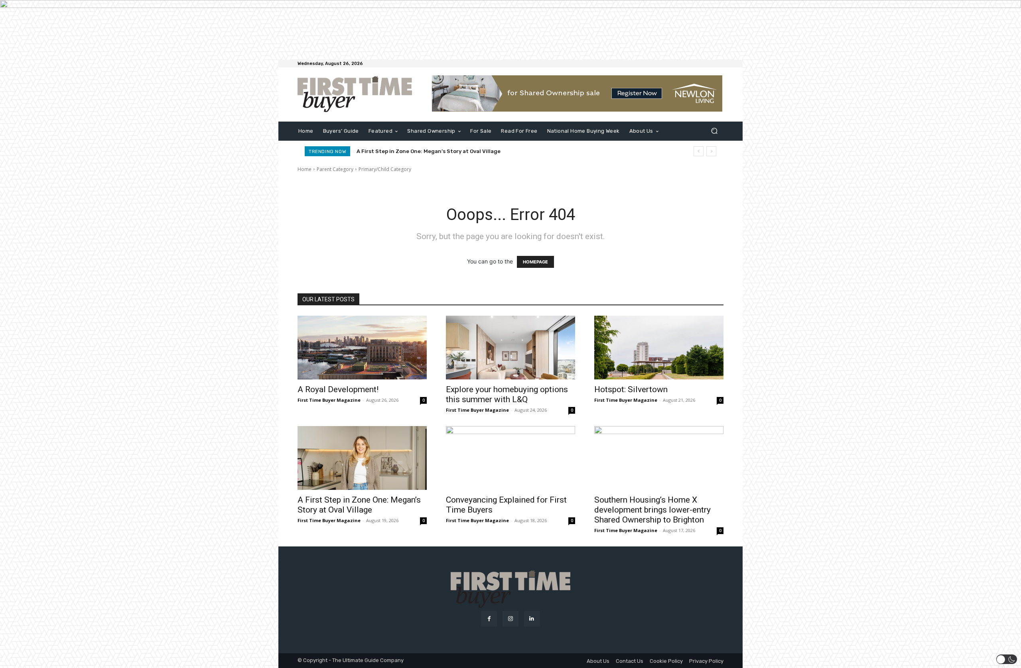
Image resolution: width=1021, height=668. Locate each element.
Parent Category (335, 169)
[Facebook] (489, 619)
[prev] (699, 151)
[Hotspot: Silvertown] (658, 347)
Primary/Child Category (385, 169)
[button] (714, 131)
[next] (711, 151)
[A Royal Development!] (362, 347)
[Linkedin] (532, 619)
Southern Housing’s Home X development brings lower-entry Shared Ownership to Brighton (652, 510)
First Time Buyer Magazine (329, 400)
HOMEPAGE (535, 262)
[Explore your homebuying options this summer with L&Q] (510, 347)
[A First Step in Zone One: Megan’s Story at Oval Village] (362, 458)
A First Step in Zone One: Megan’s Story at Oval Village (428, 151)
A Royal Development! (338, 389)
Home (304, 169)
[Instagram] (510, 619)
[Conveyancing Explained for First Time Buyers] (510, 458)
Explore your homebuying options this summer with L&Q (507, 394)
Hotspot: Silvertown (631, 389)
